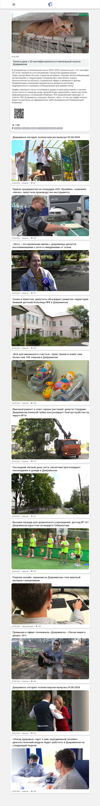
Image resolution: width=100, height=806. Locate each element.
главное (26, 128)
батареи (17, 128)
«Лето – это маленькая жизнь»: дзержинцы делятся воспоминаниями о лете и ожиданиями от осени (44, 246)
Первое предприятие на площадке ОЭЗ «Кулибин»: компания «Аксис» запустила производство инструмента (49, 191)
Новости (83, 15)
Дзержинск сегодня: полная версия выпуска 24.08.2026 (46, 687)
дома (33, 128)
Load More (50, 798)
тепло (59, 128)
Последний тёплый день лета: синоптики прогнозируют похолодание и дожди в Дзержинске (46, 469)
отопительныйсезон (46, 128)
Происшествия (27, 626)
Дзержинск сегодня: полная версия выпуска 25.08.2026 (46, 137)
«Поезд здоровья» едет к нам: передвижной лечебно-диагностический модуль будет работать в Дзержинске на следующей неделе (48, 742)
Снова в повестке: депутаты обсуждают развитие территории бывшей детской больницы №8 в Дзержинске (50, 301)
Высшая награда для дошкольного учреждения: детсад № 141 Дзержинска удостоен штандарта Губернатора (50, 524)
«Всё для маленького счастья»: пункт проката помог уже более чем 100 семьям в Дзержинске (47, 356)
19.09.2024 (15, 57)
